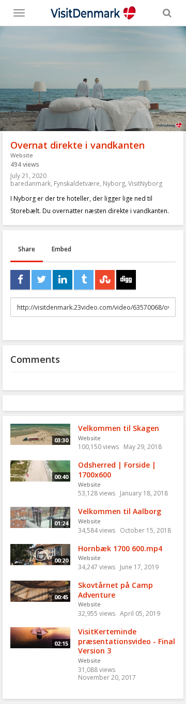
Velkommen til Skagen (118, 428)
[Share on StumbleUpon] (105, 280)
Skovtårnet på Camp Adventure (115, 590)
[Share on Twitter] (41, 280)
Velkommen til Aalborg (119, 511)
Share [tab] (26, 249)
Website (21, 155)
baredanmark (30, 183)
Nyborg (114, 183)
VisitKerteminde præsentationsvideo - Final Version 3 (126, 641)
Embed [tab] (61, 249)
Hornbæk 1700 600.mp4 (120, 548)
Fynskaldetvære (77, 183)
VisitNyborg (145, 183)
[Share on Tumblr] (84, 280)
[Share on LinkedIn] (62, 280)
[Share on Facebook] (20, 280)
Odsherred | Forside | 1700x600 (117, 469)
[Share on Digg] (126, 280)
